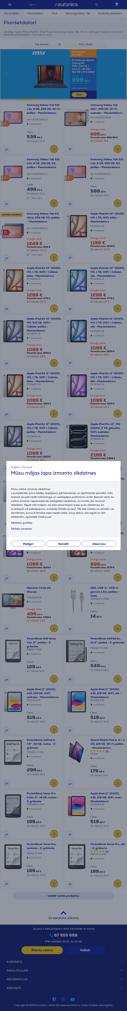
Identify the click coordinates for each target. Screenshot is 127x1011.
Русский (27, 467)
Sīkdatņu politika (21, 522)
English (15, 467)
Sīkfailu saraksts (21, 528)
